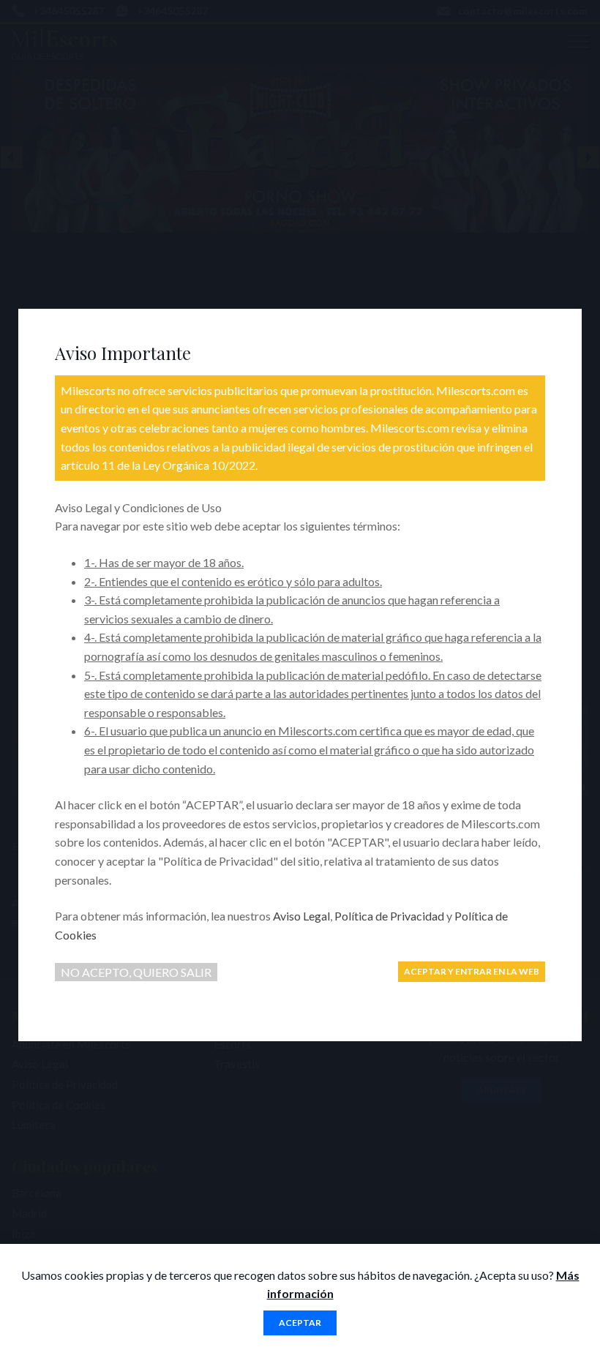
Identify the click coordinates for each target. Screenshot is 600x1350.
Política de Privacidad (389, 916)
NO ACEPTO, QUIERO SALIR (136, 972)
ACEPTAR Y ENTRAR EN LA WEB (471, 971)
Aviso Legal (301, 916)
